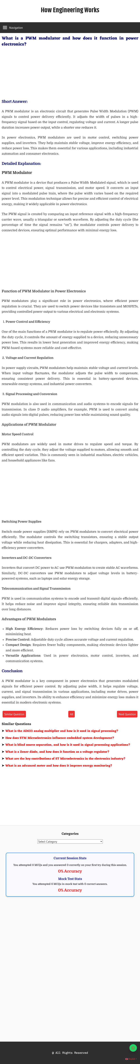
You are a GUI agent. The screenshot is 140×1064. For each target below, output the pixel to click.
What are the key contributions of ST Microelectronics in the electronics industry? (63, 758)
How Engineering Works (70, 10)
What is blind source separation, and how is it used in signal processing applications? (66, 745)
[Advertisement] (70, 72)
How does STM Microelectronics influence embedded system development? (58, 738)
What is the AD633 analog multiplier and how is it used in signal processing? (60, 731)
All (71, 714)
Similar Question (14, 714)
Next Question (127, 714)
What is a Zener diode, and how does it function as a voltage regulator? (55, 752)
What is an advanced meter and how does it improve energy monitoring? (57, 765)
